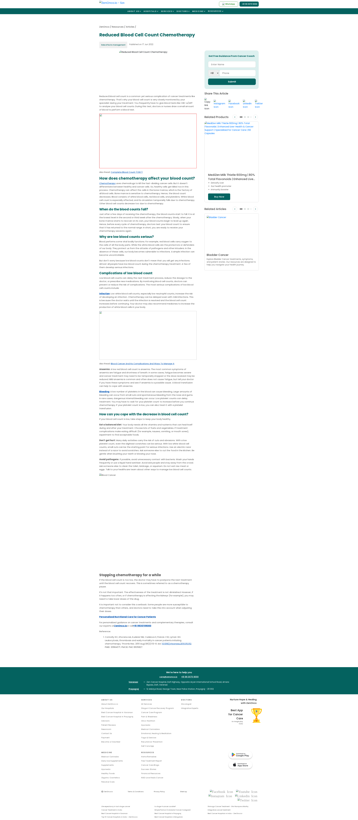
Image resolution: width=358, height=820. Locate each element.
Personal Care (108, 782)
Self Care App (147, 746)
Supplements (107, 765)
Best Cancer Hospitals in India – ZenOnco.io (225, 813)
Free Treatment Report (151, 761)
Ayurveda (145, 725)
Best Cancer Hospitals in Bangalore (168, 817)
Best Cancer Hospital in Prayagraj (117, 716)
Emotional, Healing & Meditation (156, 733)
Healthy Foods (108, 773)
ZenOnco (104, 26)
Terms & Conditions (136, 791)
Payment (105, 737)
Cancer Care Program (151, 712)
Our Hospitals (107, 708)
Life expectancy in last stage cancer (115, 806)
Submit (232, 81)
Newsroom (106, 729)
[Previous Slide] (235, 117)
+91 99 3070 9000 (190, 676)
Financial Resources (150, 773)
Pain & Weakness (149, 716)
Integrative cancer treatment (219, 810)
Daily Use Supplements (112, 761)
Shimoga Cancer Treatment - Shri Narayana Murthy (228, 806)
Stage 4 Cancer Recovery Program (157, 708)
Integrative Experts (189, 708)
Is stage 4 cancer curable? (165, 806)
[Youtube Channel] (246, 791)
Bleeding (104, 391)
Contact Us (106, 733)
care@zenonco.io (168, 676)
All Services (146, 704)
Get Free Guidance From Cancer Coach (232, 56)
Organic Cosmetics (110, 777)
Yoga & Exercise (148, 737)
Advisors (105, 721)
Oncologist (186, 704)
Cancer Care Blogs (150, 765)
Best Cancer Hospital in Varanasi (117, 712)
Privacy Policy (159, 791)
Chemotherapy (107, 183)
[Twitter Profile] (247, 800)
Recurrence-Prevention (152, 742)
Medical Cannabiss (150, 729)
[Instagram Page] (221, 796)
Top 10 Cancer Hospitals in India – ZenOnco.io (119, 817)
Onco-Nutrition (148, 721)
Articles (130, 26)
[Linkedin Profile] (246, 796)
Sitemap (183, 791)
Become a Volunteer (110, 742)
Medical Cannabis (110, 756)
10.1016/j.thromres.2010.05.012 (176, 643)
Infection (104, 293)
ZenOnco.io (107, 791)
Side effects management (113, 45)
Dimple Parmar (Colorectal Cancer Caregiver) (173, 810)
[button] (241, 117)
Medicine (106, 752)
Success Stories (148, 769)
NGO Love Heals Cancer (152, 777)
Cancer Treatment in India (111, 810)
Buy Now (219, 196)
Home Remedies (148, 756)
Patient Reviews (108, 725)
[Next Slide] (255, 117)
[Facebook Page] (222, 791)
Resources (118, 26)
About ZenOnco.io (109, 704)
